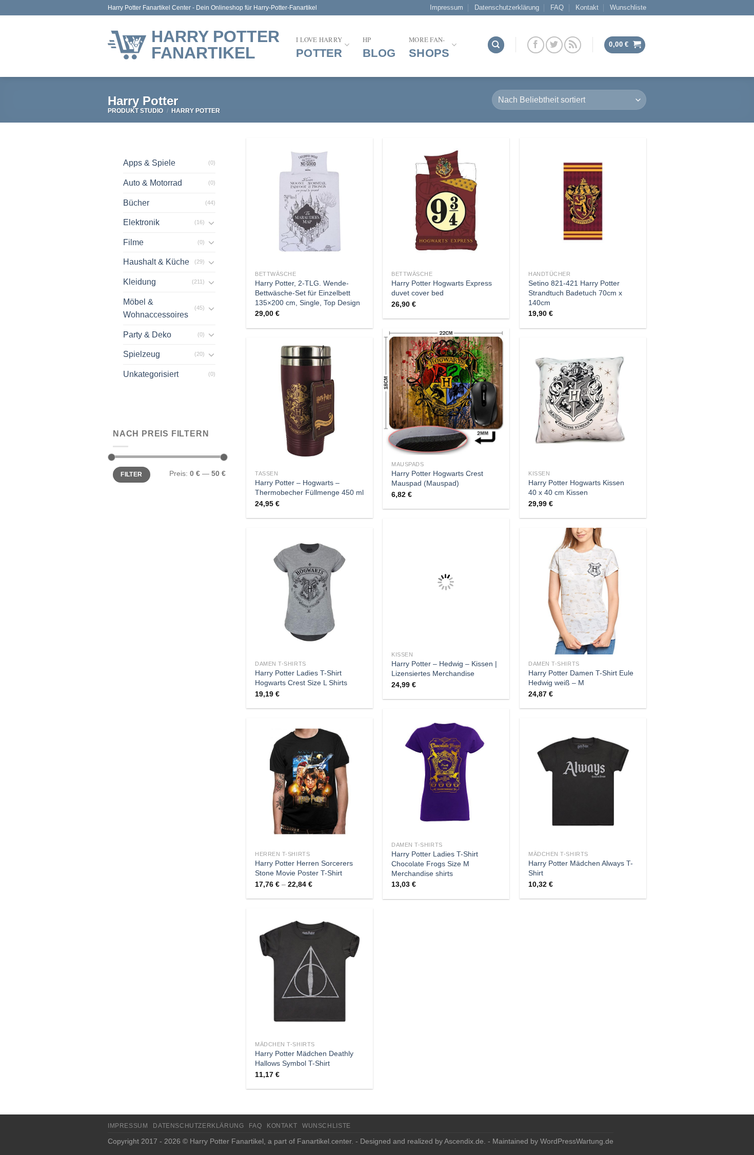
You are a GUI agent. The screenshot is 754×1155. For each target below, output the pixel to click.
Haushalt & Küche (156, 261)
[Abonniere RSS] (572, 44)
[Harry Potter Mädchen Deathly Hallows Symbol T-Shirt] (309, 971)
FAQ (557, 7)
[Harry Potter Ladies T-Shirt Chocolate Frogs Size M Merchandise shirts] (446, 772)
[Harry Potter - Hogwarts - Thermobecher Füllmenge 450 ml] (309, 400)
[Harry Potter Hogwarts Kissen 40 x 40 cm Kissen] (583, 400)
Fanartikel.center (324, 1141)
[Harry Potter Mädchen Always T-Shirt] (583, 781)
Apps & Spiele (149, 162)
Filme (133, 242)
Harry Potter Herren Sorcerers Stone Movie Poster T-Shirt (304, 868)
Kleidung (139, 281)
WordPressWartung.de (576, 1141)
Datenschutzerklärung (506, 7)
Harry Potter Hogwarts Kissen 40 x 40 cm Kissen (576, 487)
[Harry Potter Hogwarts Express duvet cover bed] (446, 201)
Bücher (136, 202)
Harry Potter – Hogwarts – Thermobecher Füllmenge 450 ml (309, 487)
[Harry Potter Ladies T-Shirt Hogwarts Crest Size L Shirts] (309, 591)
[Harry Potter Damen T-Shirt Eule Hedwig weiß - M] (583, 591)
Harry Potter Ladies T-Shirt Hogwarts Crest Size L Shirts (301, 678)
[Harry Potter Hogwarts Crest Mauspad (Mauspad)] (446, 391)
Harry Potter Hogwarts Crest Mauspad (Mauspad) (437, 478)
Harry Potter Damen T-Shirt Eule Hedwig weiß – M (580, 678)
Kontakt (587, 7)
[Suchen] (496, 44)
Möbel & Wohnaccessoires (155, 308)
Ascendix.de (464, 1141)
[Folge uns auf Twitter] (554, 44)
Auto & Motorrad (152, 182)
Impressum (446, 7)
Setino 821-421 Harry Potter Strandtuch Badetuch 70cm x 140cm (575, 292)
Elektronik (141, 222)
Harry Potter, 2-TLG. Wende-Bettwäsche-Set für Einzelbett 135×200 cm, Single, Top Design (307, 292)
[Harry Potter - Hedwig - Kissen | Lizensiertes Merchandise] (446, 582)
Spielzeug (141, 354)
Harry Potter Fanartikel (215, 44)
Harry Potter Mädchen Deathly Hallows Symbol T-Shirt (304, 1058)
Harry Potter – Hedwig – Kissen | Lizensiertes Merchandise (444, 669)
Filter (131, 474)
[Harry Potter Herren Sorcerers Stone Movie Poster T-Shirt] (309, 781)
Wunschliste (628, 7)
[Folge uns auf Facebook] (535, 44)
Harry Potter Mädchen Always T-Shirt (580, 868)
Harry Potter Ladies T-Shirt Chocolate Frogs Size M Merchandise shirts (434, 863)
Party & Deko (147, 334)
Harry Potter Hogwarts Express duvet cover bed (441, 288)
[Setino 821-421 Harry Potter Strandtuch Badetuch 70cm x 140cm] (583, 201)
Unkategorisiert (150, 374)
